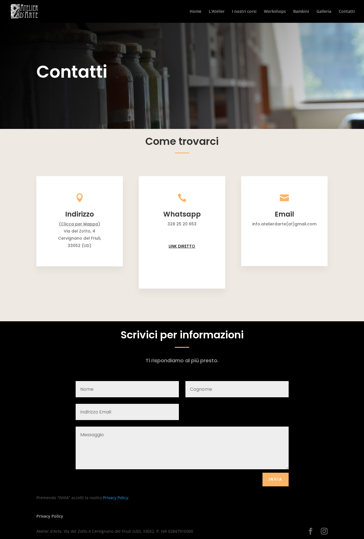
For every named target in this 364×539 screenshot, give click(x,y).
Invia (275, 479)
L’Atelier (217, 11)
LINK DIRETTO (182, 246)
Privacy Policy (115, 497)
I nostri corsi (244, 11)
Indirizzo (79, 214)
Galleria (324, 11)
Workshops (275, 11)
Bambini (301, 11)
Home (195, 11)
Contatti (347, 11)
